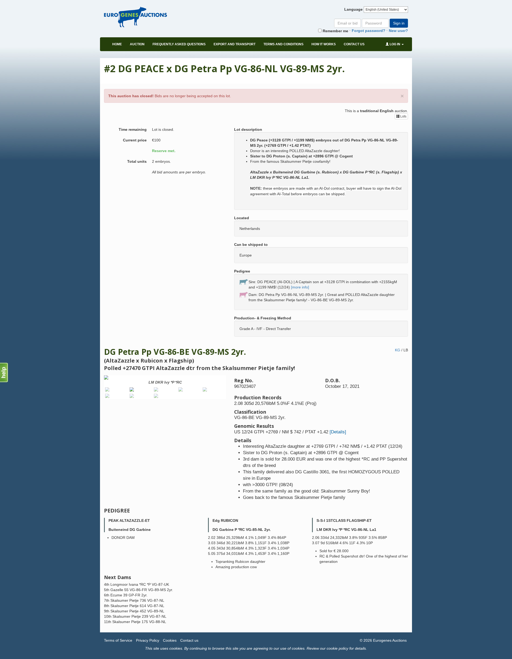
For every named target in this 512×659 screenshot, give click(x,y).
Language (353, 9)
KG (397, 350)
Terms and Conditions (283, 44)
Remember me (335, 31)
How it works (323, 44)
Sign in (399, 23)
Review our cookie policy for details (336, 648)
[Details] (338, 431)
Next (234, 388)
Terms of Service (118, 640)
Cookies (170, 640)
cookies (175, 648)
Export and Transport (234, 44)
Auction (137, 44)
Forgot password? (368, 31)
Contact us (354, 44)
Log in (395, 44)
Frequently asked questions (179, 44)
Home (117, 44)
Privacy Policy (147, 640)
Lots (402, 116)
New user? (398, 31)
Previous (96, 388)
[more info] (300, 287)
